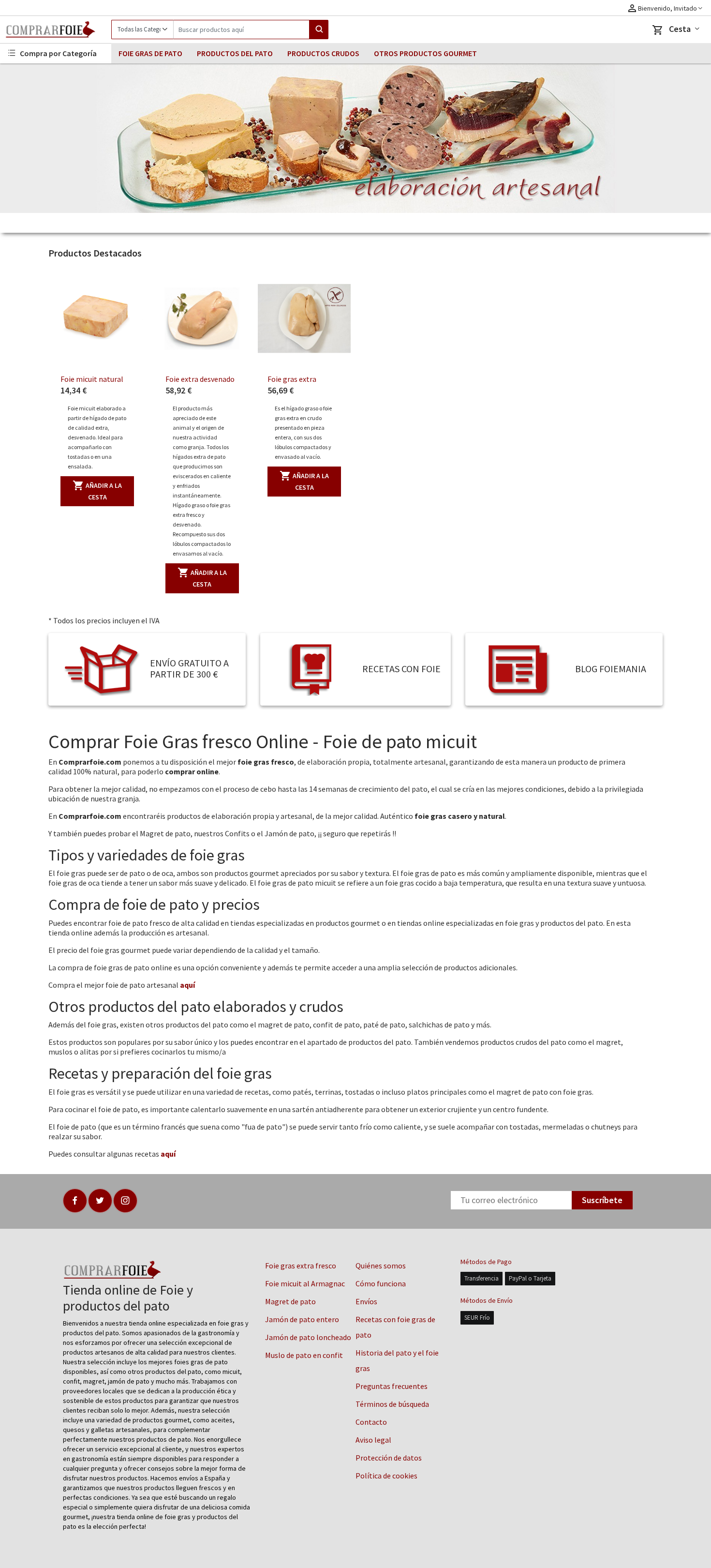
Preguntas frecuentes (392, 1386)
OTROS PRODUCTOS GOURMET (425, 53)
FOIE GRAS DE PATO (150, 53)
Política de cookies (386, 1475)
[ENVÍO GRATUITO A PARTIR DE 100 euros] (101, 668)
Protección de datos (389, 1457)
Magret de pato (290, 1301)
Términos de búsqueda (392, 1404)
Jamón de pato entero (302, 1319)
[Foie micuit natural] (97, 318)
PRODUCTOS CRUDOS (323, 53)
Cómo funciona (381, 1283)
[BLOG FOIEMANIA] (518, 668)
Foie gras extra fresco (300, 1265)
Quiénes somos (381, 1265)
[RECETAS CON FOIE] (313, 668)
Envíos (366, 1301)
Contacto (371, 1422)
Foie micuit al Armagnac (305, 1283)
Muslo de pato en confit (304, 1355)
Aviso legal (373, 1440)
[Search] (318, 29)
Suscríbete (602, 1200)
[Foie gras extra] (304, 318)
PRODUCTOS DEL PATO (235, 53)
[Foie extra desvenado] (202, 318)
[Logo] (55, 29)
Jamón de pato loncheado (308, 1337)
